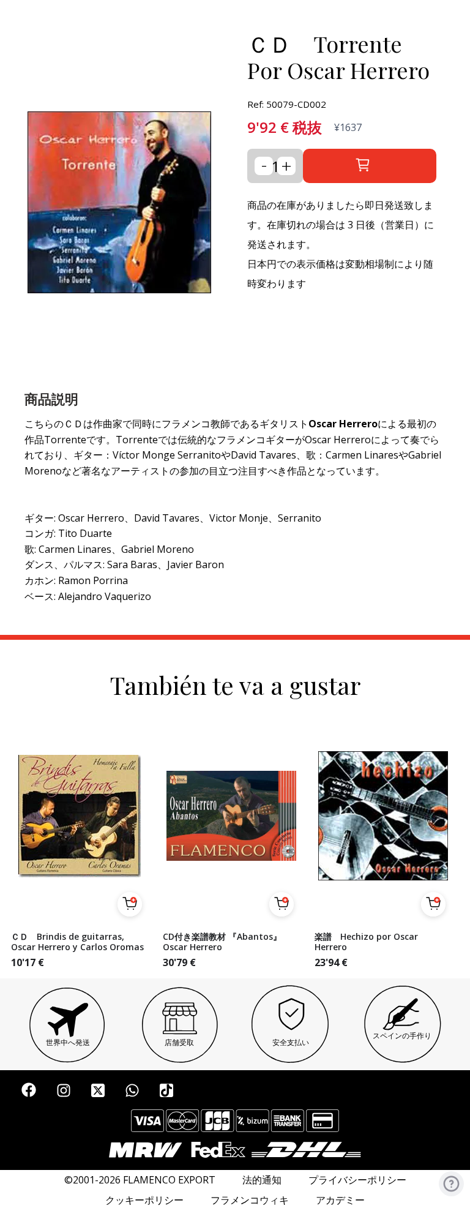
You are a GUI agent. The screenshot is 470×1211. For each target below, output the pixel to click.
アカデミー (340, 1200)
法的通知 (262, 1180)
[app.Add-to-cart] (130, 904)
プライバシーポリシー (357, 1180)
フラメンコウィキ (250, 1200)
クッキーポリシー (144, 1200)
